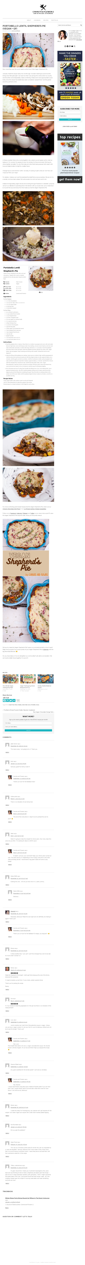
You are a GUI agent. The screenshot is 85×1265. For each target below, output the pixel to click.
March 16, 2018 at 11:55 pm (18, 970)
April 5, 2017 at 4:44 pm (19, 852)
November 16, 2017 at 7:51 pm (19, 913)
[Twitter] (10, 699)
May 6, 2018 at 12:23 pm (17, 1001)
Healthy (19, 704)
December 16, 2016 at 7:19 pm (19, 746)
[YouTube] (72, 46)
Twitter (32, 513)
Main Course (28, 704)
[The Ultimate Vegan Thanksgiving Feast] (11, 678)
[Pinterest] (70, 46)
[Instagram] (65, 46)
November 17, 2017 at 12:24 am (21, 930)
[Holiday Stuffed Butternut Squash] (46, 678)
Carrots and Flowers (42, 8)
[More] (14, 699)
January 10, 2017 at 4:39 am (18, 763)
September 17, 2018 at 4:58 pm (21, 1081)
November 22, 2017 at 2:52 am (19, 950)
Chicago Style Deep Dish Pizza (11, 509)
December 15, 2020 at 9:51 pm (19, 1167)
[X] (75, 46)
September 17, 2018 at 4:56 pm (21, 778)
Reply (7, 752)
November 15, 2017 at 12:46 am (22, 893)
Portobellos (33, 704)
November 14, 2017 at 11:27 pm (19, 878)
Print (41, 292)
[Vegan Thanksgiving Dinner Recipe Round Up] (28, 678)
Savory (37, 704)
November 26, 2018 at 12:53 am (19, 1107)
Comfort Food (11, 704)
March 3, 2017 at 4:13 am (17, 798)
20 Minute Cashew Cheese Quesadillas (35, 509)
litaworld (13, 911)
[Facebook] (68, 46)
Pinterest (25, 513)
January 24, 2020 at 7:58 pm (19, 1127)
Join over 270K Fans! (70, 126)
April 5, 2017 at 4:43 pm (19, 813)
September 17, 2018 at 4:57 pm (21, 1041)
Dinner (16, 704)
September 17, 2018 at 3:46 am (19, 1066)
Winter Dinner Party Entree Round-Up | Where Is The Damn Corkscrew (27, 1198)
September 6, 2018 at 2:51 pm (19, 1022)
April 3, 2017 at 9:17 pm (17, 835)
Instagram (19, 513)
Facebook (13, 513)
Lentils (23, 704)
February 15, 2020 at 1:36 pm (19, 1144)
